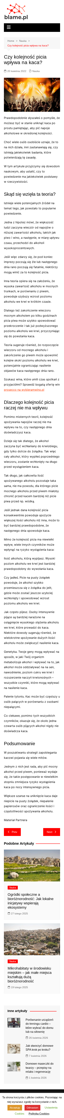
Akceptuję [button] (15, 1107)
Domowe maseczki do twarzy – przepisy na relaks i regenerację (40, 1067)
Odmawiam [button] (32, 1107)
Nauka (36, 71)
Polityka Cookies (39, 1113)
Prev (14, 831)
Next (49, 831)
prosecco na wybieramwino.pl (24, 389)
